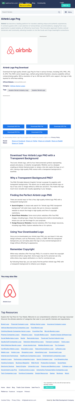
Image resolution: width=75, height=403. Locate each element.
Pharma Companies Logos (10, 335)
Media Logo (5, 352)
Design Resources (41, 373)
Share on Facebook (18, 141)
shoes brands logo (29, 345)
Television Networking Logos (33, 342)
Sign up (65, 5)
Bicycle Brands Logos (52, 331)
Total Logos (65, 342)
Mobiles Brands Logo (45, 345)
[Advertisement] (57, 50)
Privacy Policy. (55, 137)
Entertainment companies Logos (54, 356)
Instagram (20, 391)
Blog (33, 3)
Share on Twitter (32, 141)
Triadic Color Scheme (23, 387)
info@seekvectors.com (29, 400)
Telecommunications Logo (44, 349)
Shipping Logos (26, 335)
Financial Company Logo (19, 324)
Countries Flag (37, 331)
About (27, 3)
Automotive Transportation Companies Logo (52, 370)
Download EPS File (14, 132)
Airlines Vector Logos (17, 86)
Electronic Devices (7, 366)
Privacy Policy (16, 400)
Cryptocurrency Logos (27, 370)
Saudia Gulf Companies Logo (11, 342)
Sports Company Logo (44, 359)
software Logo (60, 349)
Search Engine (21, 366)
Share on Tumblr (17, 143)
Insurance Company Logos (56, 324)
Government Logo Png (9, 370)
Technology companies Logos (24, 359)
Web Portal (35, 363)
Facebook (12, 391)
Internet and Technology (9, 356)
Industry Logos (6, 359)
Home (21, 3)
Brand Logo (5, 324)
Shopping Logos (27, 352)
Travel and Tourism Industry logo (52, 338)
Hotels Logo (15, 352)
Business (60, 373)
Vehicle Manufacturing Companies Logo (15, 328)
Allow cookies (49, 387)
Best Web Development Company (63, 400)
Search (60, 12)
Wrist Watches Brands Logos (11, 345)
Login (62, 2)
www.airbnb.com (20, 82)
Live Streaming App (61, 359)
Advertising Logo (41, 352)
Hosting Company (7, 363)
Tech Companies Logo (9, 373)
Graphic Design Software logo (61, 335)
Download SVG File (14, 126)
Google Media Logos (41, 335)
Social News (62, 363)
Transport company (52, 342)
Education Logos (27, 349)
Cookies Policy (5, 400)
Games (52, 373)
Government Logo (55, 352)
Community (41, 3)
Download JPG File (60, 126)
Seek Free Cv (36, 387)
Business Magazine (22, 363)
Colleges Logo (67, 366)
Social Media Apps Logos (10, 338)
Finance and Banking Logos (50, 366)
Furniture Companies (26, 373)
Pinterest (27, 391)
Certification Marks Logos (10, 349)
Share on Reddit (57, 141)
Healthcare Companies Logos (30, 356)
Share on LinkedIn (44, 141)
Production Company (48, 363)
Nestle (23, 338)
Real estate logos (33, 338)
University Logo (33, 366)
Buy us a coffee (25, 5)
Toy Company (60, 345)
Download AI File (36, 132)
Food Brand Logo (37, 328)
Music (67, 373)
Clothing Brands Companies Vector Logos (15, 331)
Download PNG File (37, 126)
